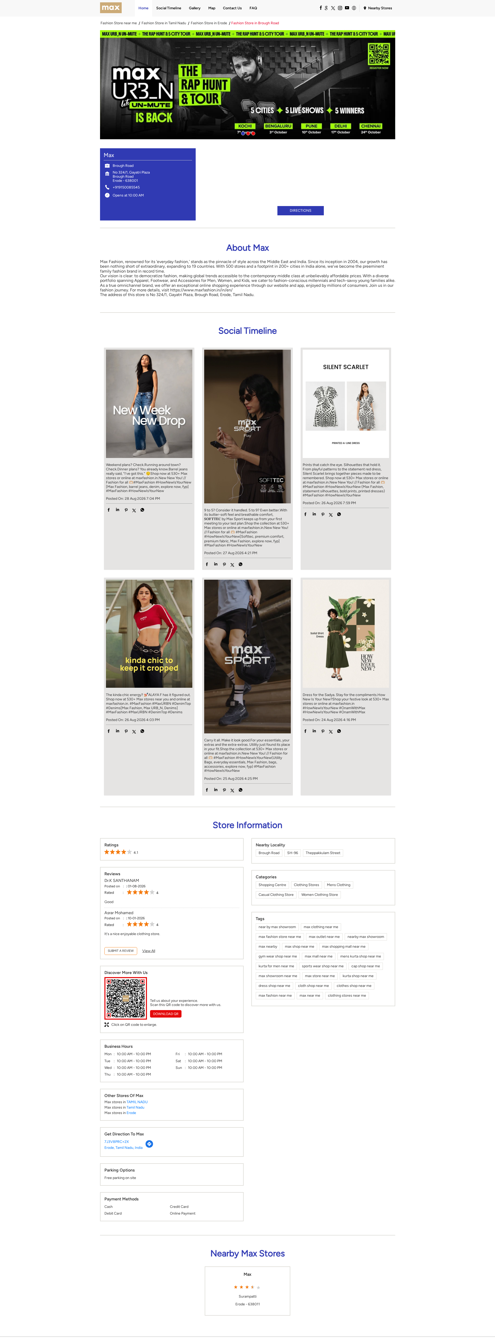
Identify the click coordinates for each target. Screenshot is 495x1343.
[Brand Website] (354, 8)
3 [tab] (252, 133)
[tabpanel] (247, 84)
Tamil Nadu (135, 1107)
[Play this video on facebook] (247, 428)
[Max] (111, 8)
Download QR (165, 1014)
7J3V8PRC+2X (116, 1142)
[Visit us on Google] (326, 8)
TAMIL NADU (137, 1102)
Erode (131, 1113)
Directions (300, 210)
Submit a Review (121, 951)
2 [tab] (247, 133)
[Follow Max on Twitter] (333, 8)
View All (148, 951)
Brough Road (269, 853)
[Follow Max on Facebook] (319, 8)
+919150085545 (126, 187)
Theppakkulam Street (323, 853)
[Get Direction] (149, 1147)
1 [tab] (242, 133)
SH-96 (292, 853)
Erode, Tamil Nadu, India (123, 1147)
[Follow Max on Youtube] (347, 8)
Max (247, 1274)
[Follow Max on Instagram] (340, 8)
